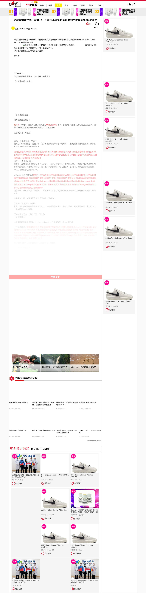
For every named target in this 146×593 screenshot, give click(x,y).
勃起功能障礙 (51, 125)
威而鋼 (16, 125)
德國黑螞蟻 (23, 178)
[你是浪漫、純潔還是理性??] (55, 363)
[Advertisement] (55, 64)
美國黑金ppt (37, 188)
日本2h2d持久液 (62, 155)
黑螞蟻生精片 (50, 178)
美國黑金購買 (53, 184)
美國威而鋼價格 (71, 230)
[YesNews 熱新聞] (15, 7)
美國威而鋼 (87, 227)
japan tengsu (72, 233)
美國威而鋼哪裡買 (57, 230)
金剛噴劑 (90, 152)
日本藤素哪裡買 (26, 233)
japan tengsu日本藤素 (50, 235)
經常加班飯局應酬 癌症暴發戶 (43, 430)
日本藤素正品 (61, 233)
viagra (23, 230)
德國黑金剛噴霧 (78, 152)
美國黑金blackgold (80, 184)
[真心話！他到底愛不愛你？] (84, 363)
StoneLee (34, 29)
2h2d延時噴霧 (24, 158)
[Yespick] (32, 6)
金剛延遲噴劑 (38, 155)
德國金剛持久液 (64, 152)
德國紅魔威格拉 (62, 181)
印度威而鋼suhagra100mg (60, 175)
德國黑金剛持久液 (39, 152)
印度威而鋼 (44, 175)
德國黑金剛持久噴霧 (22, 152)
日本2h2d (73, 155)
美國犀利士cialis (80, 235)
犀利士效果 (37, 238)
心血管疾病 (20, 248)
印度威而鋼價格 (79, 175)
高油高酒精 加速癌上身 (18, 430)
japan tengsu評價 (85, 233)
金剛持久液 (27, 155)
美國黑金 (43, 184)
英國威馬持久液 (33, 227)
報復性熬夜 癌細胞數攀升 (18, 402)
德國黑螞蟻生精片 (36, 178)
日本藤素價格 (38, 233)
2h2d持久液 (49, 155)
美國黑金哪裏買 (25, 188)
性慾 (35, 175)
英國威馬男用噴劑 (58, 227)
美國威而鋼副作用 (86, 230)
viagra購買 (31, 230)
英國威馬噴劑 (45, 227)
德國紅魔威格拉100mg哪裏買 (42, 181)
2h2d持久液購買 (85, 155)
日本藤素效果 (50, 233)
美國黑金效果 (65, 184)
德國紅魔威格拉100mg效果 (81, 181)
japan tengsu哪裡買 (33, 235)
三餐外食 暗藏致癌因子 (87, 402)
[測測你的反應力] (26, 363)
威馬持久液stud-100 (74, 227)
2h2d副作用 (36, 158)
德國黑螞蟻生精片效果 (66, 178)
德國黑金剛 (52, 152)
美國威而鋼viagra (43, 230)
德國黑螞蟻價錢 (83, 178)
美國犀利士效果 (26, 238)
